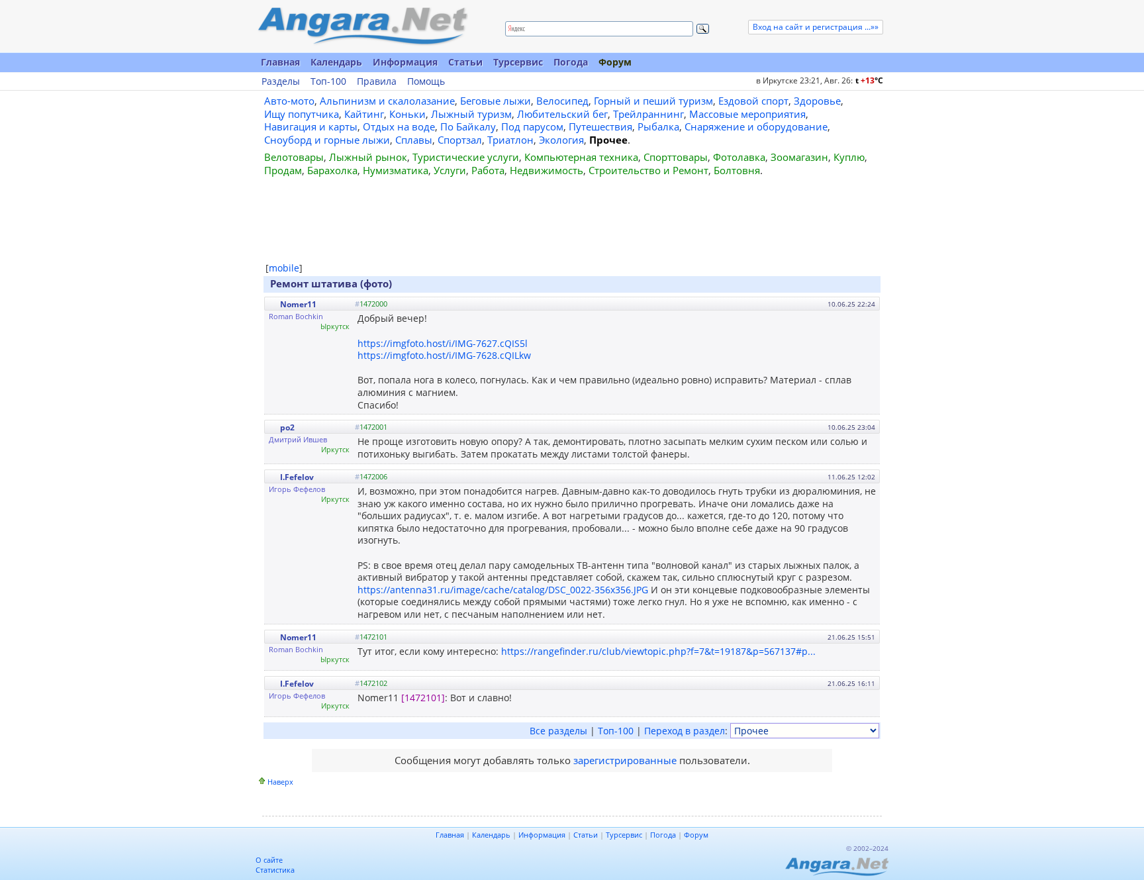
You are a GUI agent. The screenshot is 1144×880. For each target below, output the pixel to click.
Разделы (281, 81)
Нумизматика (395, 170)
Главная (280, 62)
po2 (287, 427)
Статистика (275, 870)
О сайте (269, 860)
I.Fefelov (297, 477)
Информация (405, 62)
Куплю (849, 157)
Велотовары (294, 157)
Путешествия (600, 126)
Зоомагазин (799, 157)
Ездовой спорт (753, 100)
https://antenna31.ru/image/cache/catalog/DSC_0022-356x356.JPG (503, 589)
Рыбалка (658, 126)
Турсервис (518, 62)
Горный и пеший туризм (653, 100)
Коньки (407, 114)
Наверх (280, 782)
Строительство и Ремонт (648, 170)
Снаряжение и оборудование (756, 126)
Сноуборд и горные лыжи (327, 139)
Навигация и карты (311, 126)
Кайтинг (364, 114)
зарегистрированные (625, 760)
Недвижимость (546, 170)
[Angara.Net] (362, 26)
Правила (377, 81)
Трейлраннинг (648, 114)
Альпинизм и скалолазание (387, 100)
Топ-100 (328, 81)
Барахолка (332, 170)
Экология (561, 139)
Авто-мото (289, 100)
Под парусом (532, 126)
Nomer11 (298, 304)
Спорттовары (676, 157)
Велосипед (562, 100)
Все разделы (558, 730)
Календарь (336, 62)
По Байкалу (468, 126)
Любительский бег (562, 114)
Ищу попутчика (301, 114)
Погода (570, 62)
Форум (615, 62)
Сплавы (413, 139)
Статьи (465, 62)
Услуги (450, 170)
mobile (284, 268)
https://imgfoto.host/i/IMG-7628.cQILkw (444, 355)
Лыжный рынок (368, 157)
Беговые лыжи (495, 100)
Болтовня (737, 170)
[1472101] (423, 697)
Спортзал (460, 139)
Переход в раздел (684, 730)
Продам (283, 170)
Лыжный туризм (471, 114)
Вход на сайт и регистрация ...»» (816, 26)
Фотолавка (739, 157)
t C (869, 80)
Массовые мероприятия (747, 114)
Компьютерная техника (581, 157)
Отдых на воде (399, 126)
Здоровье (817, 100)
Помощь (426, 81)
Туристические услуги (465, 157)
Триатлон (510, 139)
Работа (487, 170)
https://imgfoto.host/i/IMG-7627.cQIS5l (443, 343)
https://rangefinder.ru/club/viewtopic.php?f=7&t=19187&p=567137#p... (658, 651)
